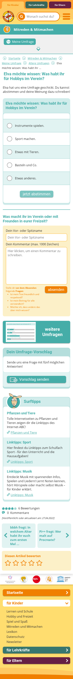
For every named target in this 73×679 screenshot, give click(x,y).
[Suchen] (21, 16)
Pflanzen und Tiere (24, 433)
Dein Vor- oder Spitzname (24, 231)
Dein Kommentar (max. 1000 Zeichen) (32, 244)
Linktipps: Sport (22, 462)
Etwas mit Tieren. (27, 152)
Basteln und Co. (26, 165)
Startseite (14, 58)
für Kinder (13, 5)
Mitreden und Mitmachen (24, 627)
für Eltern (60, 5)
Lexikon (12, 632)
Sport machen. (25, 139)
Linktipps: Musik (22, 495)
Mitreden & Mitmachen (42, 58)
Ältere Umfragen (39, 63)
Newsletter (14, 642)
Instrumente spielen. (29, 126)
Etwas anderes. (25, 178)
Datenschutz (15, 637)
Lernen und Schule (20, 611)
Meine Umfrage (11, 63)
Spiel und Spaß (17, 621)
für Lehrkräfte (36, 5)
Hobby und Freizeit (20, 616)
